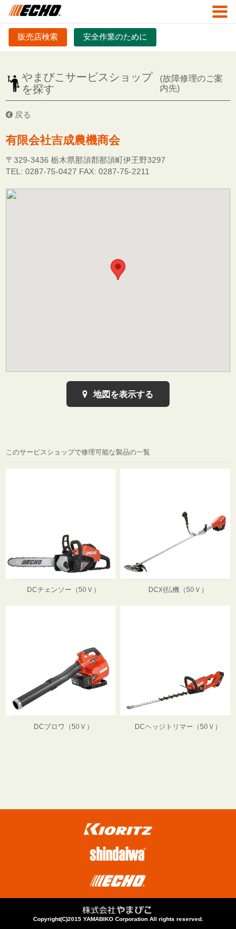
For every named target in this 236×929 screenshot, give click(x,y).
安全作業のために (115, 36)
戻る (22, 114)
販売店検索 (38, 36)
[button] (118, 269)
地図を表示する (122, 394)
